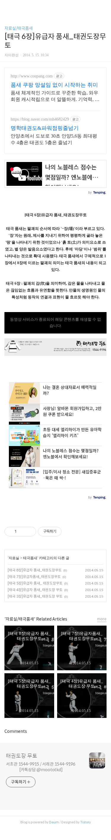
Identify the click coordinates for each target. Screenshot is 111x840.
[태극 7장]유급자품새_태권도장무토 (34, 576)
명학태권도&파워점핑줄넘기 (45, 128)
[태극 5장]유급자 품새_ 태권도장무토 (35, 583)
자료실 (14, 558)
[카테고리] (7, 6)
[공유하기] (22, 531)
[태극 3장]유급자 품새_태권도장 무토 (35, 596)
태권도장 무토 (21, 756)
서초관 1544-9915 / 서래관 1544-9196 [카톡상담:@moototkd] (40, 766)
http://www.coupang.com (32, 76)
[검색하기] (103, 6)
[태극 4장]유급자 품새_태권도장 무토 (35, 589)
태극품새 (30, 558)
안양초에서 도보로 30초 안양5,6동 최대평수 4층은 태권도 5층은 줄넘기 (54, 139)
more (102, 618)
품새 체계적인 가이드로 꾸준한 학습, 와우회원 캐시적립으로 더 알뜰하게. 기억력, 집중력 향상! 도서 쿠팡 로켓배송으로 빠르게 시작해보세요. (55, 96)
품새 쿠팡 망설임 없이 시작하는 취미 (54, 85)
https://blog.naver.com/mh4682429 (40, 119)
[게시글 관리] (29, 531)
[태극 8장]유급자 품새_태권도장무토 (35, 570)
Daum (54, 822)
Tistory (85, 822)
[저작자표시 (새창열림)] (64, 531)
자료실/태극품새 (18, 28)
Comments (15, 731)
